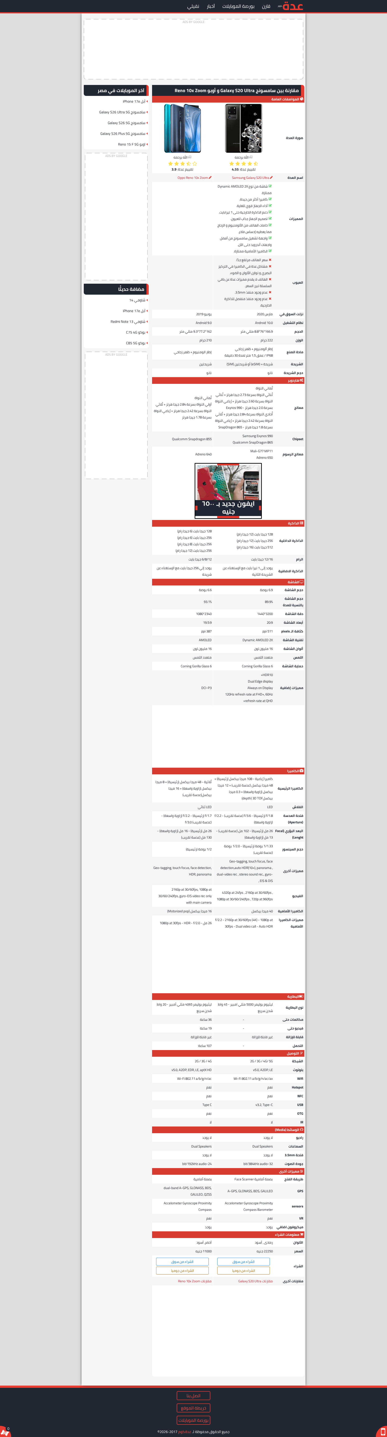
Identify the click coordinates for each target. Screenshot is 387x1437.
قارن (266, 6)
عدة (292, 5)
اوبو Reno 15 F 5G (131, 144)
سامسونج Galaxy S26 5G (126, 122)
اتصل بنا (193, 1396)
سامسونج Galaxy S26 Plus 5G (122, 133)
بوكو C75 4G (135, 332)
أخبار (211, 6)
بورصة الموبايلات (238, 6)
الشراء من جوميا (243, 1270)
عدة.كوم (184, 1431)
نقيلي (193, 6)
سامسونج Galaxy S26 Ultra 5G (122, 112)
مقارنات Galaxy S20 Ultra (255, 1281)
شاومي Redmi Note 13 (128, 321)
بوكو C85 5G (135, 343)
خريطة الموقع (193, 1408)
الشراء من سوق (243, 1261)
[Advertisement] (193, 49)
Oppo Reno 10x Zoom (193, 177)
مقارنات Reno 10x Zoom (195, 1281)
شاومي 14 (137, 300)
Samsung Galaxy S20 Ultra (250, 177)
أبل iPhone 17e (134, 101)
